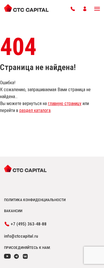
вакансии (13, 211)
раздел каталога (35, 110)
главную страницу (64, 103)
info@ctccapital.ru (21, 236)
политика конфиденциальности (35, 200)
